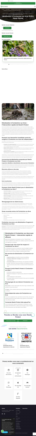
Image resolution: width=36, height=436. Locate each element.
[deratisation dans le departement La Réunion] (9, 337)
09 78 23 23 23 (25, 320)
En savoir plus (9, 430)
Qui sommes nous (18, 414)
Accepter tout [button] (4, 432)
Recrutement (18, 418)
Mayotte (21, 344)
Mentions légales (18, 428)
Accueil (3, 9)
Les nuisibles (7, 9)
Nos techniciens (18, 421)
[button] (11, 64)
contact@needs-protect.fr (6, 411)
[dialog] (8, 426)
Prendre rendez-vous (7, 36)
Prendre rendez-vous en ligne (10, 320)
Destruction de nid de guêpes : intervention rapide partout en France (18, 59)
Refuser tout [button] (11, 432)
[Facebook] (2, 413)
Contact (17, 419)
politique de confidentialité (18, 426)
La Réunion (5, 344)
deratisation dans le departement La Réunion (8, 346)
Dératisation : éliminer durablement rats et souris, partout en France (21, 9)
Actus (17, 416)
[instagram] (4, 413)
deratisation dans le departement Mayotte (25, 346)
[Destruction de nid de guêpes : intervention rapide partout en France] (18, 49)
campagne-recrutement (18, 424)
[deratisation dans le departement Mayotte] (26, 337)
